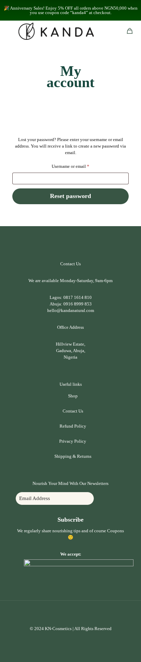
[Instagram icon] (74, 638)
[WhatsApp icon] (66, 638)
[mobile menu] (9, 31)
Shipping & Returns (72, 456)
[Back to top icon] (70, 614)
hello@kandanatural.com (70, 310)
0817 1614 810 (77, 297)
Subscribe (70, 519)
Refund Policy (73, 426)
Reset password (70, 196)
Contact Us (73, 411)
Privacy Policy (72, 441)
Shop (73, 395)
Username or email (79, 165)
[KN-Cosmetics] (56, 30)
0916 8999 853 (77, 303)
